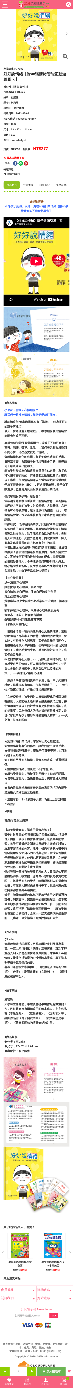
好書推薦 (28, 184)
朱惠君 (14, 102)
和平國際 (19, 108)
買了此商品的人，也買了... (20, 1227)
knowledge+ (19, 140)
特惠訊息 (8, 169)
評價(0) (45, 184)
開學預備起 (13, 173)
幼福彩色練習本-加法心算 (20, 1264)
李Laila (21, 91)
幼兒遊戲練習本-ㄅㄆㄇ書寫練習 (53, 1264)
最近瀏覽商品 (12, 1278)
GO (54, 1315)
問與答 (61, 184)
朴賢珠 (14, 97)
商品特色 (12, 184)
